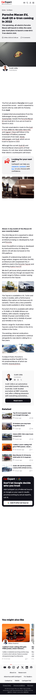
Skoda (22, 137)
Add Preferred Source (19, 503)
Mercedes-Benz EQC (23, 130)
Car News (9, 10)
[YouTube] (5, 667)
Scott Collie (13, 68)
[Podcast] (31, 667)
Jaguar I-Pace (10, 132)
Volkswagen (6, 139)
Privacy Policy (7, 685)
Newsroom (22, 672)
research (15, 166)
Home (4, 10)
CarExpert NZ (26, 680)
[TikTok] (18, 667)
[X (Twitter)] (22, 667)
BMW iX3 (11, 130)
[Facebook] (9, 667)
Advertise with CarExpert (13, 676)
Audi (17, 139)
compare (22, 166)
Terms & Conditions (19, 685)
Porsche (8, 242)
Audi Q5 (22, 145)
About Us (13, 672)
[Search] (27, 3)
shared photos (14, 364)
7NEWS (17, 680)
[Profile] (30, 3)
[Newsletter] (24, 3)
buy (13, 169)
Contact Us (8, 680)
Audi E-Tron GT (15, 266)
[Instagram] (13, 667)
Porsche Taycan (24, 264)
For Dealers (28, 676)
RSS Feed (30, 685)
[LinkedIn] (27, 667)
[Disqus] (18, 540)
